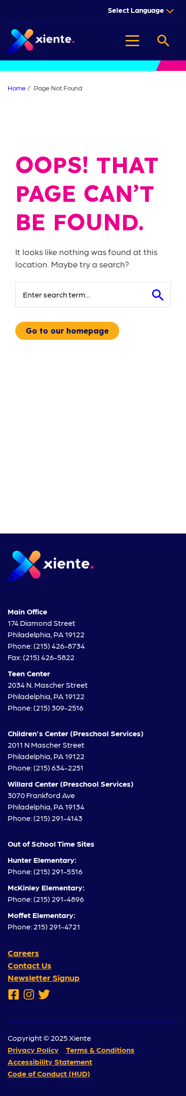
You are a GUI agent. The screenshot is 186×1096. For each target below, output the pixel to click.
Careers (23, 953)
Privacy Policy (33, 1049)
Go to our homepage (67, 331)
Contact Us (30, 965)
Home (17, 87)
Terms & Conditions (100, 1049)
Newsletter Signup (44, 977)
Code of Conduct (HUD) (49, 1073)
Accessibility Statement (50, 1061)
